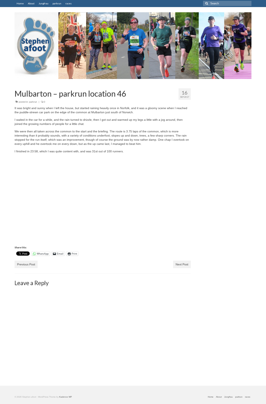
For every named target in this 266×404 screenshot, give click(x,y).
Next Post (182, 264)
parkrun (33, 102)
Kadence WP (65, 397)
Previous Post (26, 264)
